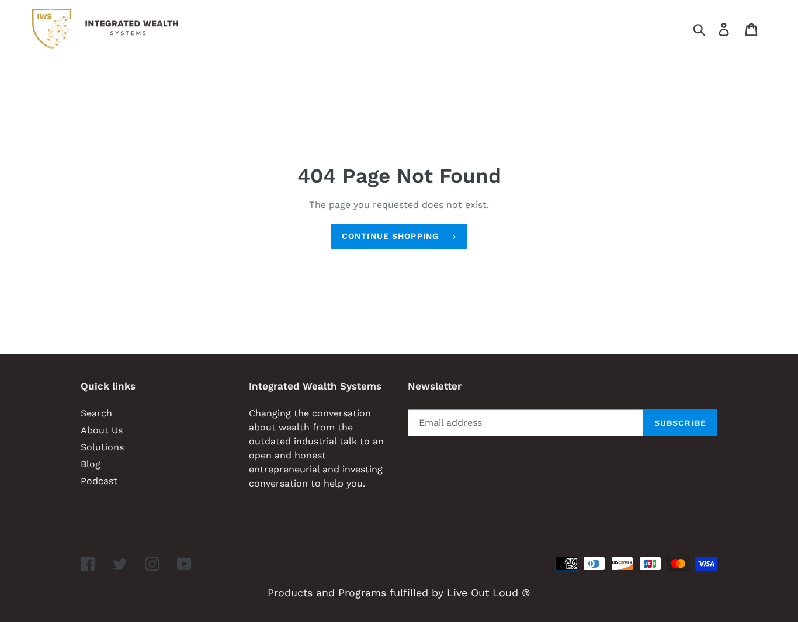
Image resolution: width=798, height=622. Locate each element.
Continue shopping (390, 236)
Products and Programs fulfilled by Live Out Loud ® (399, 592)
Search (96, 413)
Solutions (102, 447)
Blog (90, 464)
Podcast (99, 481)
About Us (102, 430)
